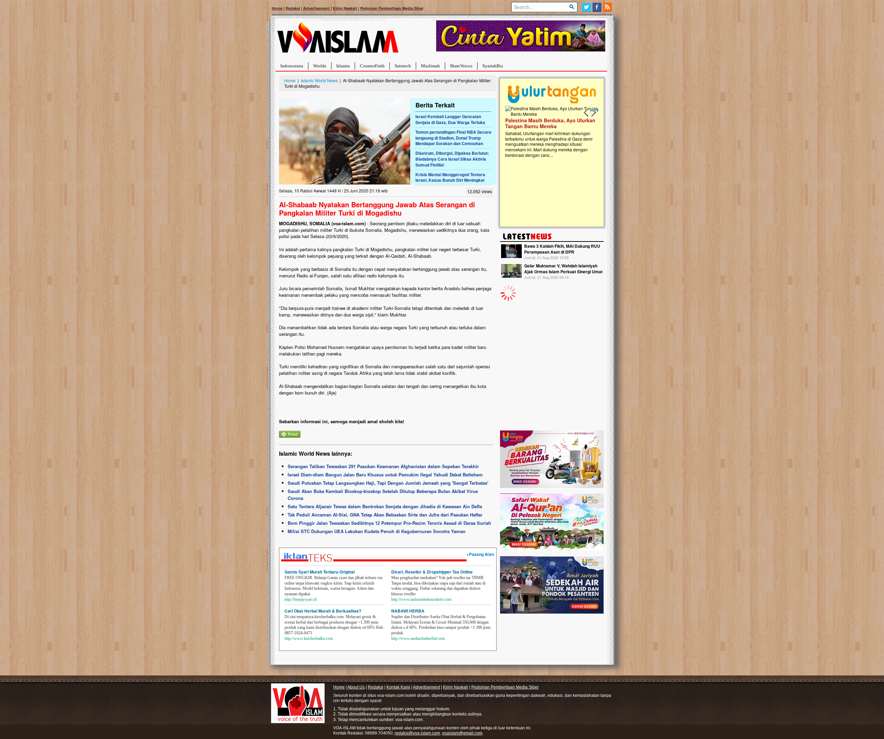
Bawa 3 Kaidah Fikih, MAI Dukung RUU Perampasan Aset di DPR (562, 249)
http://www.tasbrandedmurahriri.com (421, 599)
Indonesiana (291, 65)
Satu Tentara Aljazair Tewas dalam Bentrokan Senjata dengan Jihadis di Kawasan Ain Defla (385, 506)
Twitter (586, 7)
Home (277, 8)
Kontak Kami (398, 687)
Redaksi (293, 8)
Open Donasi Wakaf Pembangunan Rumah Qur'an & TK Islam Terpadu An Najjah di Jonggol (581, 131)
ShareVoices (461, 65)
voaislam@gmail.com (462, 733)
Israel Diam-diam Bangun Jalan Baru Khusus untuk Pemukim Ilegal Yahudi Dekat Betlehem (385, 474)
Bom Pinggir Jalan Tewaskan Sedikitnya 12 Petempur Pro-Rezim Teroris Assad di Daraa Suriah (389, 523)
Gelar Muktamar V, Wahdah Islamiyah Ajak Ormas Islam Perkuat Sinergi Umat (563, 269)
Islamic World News (319, 80)
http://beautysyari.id (301, 599)
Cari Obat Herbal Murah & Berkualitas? (323, 611)
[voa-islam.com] (338, 39)
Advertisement (316, 8)
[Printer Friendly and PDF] (289, 433)
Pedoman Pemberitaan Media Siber (391, 8)
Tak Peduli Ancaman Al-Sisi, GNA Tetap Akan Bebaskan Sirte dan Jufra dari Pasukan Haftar (385, 514)
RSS (608, 7)
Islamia (343, 65)
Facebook (597, 7)
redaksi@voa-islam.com (417, 733)
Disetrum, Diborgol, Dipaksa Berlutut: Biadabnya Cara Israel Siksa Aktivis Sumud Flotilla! (452, 159)
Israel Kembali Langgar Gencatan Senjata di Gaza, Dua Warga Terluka (450, 119)
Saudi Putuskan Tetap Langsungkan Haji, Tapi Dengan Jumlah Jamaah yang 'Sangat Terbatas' (388, 483)
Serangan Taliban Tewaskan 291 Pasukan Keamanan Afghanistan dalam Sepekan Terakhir (383, 466)
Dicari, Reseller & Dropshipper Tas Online (432, 572)
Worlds (319, 65)
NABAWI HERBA (407, 611)
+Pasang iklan (480, 554)
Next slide (593, 112)
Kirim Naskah (345, 8)
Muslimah (430, 65)
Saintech (403, 65)
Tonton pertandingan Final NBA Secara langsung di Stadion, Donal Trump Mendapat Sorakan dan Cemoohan (453, 138)
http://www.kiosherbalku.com (309, 638)
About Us (356, 687)
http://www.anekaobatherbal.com (418, 638)
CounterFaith (372, 65)
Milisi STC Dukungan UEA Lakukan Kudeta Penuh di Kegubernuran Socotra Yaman (376, 531)
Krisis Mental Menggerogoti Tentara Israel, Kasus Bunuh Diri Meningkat (450, 177)
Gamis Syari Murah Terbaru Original (320, 572)
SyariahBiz (492, 65)
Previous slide (586, 112)
